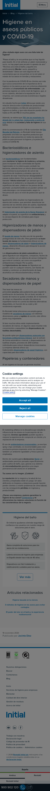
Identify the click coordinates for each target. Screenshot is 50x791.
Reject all (25, 408)
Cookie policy (9, 392)
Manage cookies (25, 416)
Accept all (25, 400)
